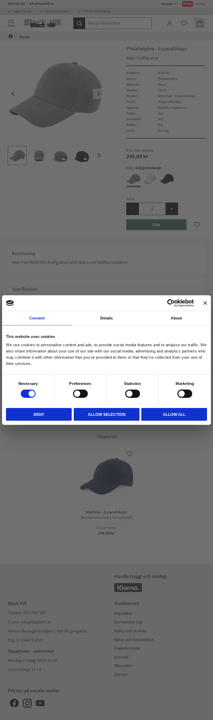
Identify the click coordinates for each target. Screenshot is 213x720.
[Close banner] (205, 303)
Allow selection (106, 414)
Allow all (174, 414)
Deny (39, 414)
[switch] (80, 394)
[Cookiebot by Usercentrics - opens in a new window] (171, 303)
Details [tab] (106, 318)
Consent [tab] (37, 318)
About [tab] (176, 318)
